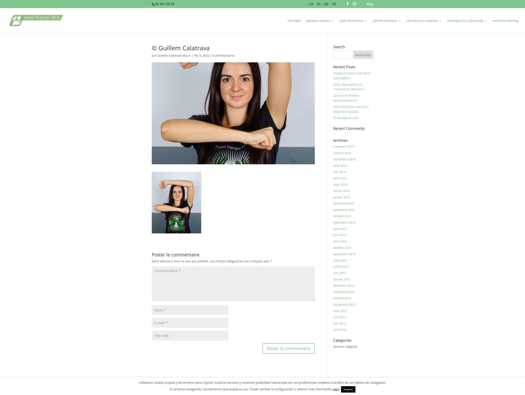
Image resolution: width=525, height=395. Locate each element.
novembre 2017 (344, 146)
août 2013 (340, 260)
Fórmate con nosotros (422, 21)
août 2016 (340, 166)
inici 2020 (294, 21)
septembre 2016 (344, 159)
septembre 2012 (344, 304)
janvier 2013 (341, 279)
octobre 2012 (342, 298)
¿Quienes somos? (318, 21)
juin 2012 (339, 317)
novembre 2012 (344, 292)
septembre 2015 (344, 222)
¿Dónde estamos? (385, 21)
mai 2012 (339, 323)
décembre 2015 (344, 203)
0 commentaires (223, 55)
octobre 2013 (342, 248)
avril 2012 (340, 330)
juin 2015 (339, 235)
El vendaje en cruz (345, 118)
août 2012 (340, 311)
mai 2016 (339, 172)
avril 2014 (340, 241)
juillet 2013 (340, 266)
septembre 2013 (344, 254)
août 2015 (340, 229)
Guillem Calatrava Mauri (174, 55)
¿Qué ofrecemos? (351, 21)
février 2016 (341, 191)
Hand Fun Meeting (505, 21)
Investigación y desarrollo (465, 21)
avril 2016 (340, 178)
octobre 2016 (342, 153)
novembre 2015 (344, 210)
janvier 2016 (341, 197)
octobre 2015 (342, 216)
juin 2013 (339, 273)
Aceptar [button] (348, 389)
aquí (336, 389)
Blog (370, 4)
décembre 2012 (344, 286)
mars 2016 (340, 184)
